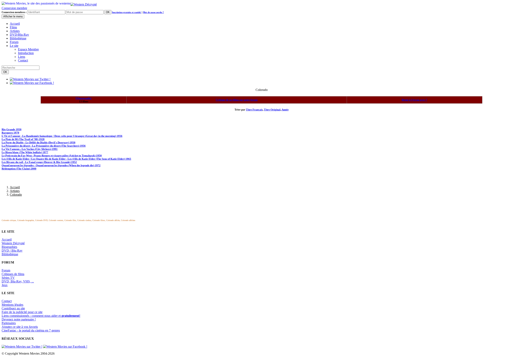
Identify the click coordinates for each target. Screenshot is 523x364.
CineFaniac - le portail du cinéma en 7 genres (31, 330)
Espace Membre (28, 49)
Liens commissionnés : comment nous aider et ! (41, 315)
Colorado (16, 194)
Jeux (5, 285)
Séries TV (8, 277)
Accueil (15, 23)
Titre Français (254, 109)
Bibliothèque (18, 38)
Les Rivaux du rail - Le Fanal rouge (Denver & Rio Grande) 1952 (39, 162)
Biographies (9, 247)
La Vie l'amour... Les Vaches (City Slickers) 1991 (30, 149)
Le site (14, 45)
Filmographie (84, 98)
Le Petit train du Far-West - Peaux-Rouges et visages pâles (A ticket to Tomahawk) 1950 (52, 155)
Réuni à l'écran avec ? (414, 99)
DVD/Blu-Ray (19, 34)
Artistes (15, 31)
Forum (14, 42)
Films (13, 27)
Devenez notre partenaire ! (19, 319)
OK (108, 12)
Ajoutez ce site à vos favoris (20, 326)
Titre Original (272, 109)
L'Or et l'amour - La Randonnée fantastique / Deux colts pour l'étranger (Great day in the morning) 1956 (62, 135)
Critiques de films (13, 274)
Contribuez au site (13, 308)
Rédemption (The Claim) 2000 (19, 168)
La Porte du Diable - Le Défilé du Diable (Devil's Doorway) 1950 (38, 142)
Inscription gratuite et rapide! (126, 12)
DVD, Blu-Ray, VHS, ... (18, 281)
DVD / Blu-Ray (12, 250)
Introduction (26, 53)
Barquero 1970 (10, 132)
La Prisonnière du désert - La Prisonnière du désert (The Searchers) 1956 (44, 145)
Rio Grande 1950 (11, 129)
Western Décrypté (13, 243)
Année (285, 109)
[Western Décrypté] (83, 3)
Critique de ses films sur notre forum (237, 99)
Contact (23, 60)
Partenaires (9, 323)
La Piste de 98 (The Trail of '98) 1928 (23, 139)
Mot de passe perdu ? (153, 12)
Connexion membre (14, 8)
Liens (21, 56)
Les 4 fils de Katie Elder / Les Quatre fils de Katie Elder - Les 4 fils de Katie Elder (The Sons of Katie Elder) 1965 (66, 158)
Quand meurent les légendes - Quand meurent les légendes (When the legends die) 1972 (51, 165)
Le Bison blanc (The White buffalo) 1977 (25, 152)
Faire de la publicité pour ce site (22, 312)
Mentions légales (12, 304)
